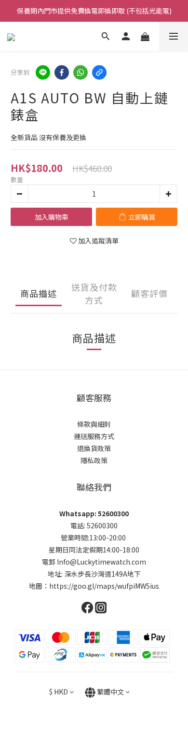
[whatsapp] (80, 72)
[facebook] (61, 72)
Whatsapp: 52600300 (94, 513)
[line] (43, 72)
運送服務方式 (94, 436)
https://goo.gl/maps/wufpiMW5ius (104, 586)
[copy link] (99, 72)
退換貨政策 (94, 448)
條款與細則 (94, 424)
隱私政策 (94, 460)
